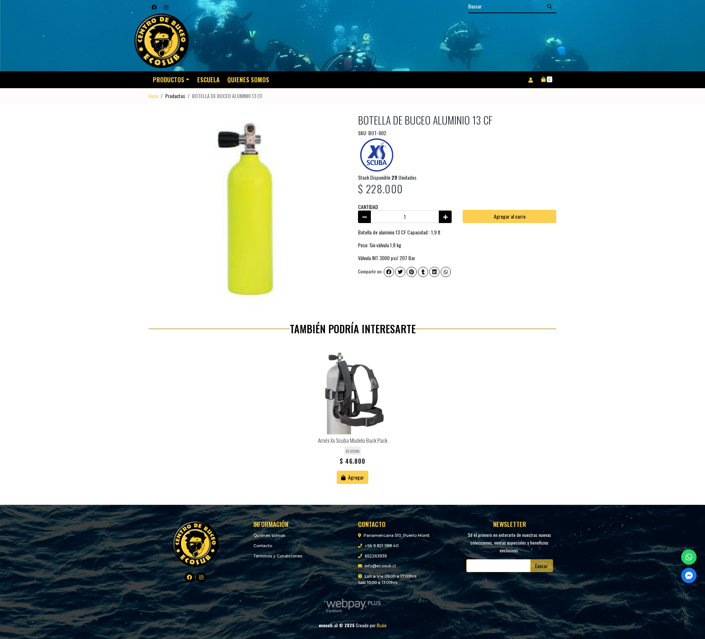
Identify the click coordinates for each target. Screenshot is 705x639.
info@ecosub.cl (380, 565)
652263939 (376, 556)
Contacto (262, 545)
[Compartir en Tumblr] (423, 272)
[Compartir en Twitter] (400, 272)
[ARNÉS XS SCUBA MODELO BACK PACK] (352, 391)
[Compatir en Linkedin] (434, 272)
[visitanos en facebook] (154, 7)
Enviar (541, 566)
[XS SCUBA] (376, 154)
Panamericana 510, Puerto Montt (397, 535)
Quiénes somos (269, 535)
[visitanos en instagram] (166, 7)
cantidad (368, 207)
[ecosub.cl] (195, 542)
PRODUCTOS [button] (168, 79)
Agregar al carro (509, 216)
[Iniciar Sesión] (530, 80)
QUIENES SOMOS (248, 79)
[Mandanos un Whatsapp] (689, 557)
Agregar (355, 477)
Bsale (382, 625)
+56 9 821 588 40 (381, 545)
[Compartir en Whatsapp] (446, 272)
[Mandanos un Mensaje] (689, 575)
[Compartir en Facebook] (389, 272)
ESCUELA (208, 79)
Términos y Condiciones (277, 556)
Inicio (153, 96)
